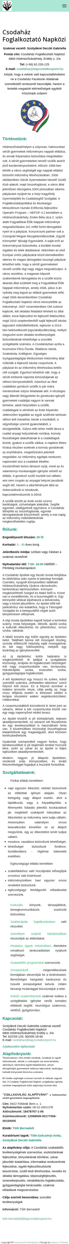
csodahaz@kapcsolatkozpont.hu (34, 1040)
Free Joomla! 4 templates (26, 1242)
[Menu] (64, 6)
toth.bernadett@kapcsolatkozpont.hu (27, 1218)
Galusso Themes (59, 1242)
